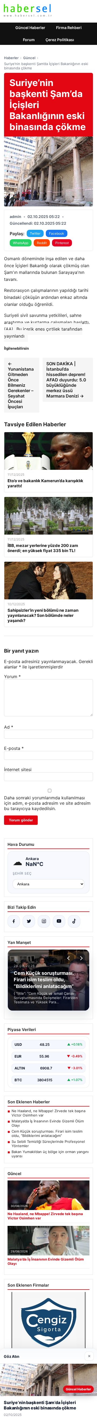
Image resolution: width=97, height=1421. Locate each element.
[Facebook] (14, 921)
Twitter (35, 233)
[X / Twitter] (29, 921)
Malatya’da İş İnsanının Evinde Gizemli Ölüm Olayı (48, 1123)
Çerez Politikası (60, 39)
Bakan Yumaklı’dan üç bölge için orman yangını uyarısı (50, 1154)
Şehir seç (22, 873)
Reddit (42, 243)
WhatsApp (20, 243)
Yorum (12, 676)
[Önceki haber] (69, 958)
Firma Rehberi (69, 27)
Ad (8, 727)
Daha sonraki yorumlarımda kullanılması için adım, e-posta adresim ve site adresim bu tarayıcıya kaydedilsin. (47, 803)
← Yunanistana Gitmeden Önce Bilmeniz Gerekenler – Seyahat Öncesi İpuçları (21, 385)
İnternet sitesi (18, 769)
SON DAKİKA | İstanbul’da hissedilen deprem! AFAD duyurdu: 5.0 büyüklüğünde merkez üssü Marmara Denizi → (66, 380)
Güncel (29, 58)
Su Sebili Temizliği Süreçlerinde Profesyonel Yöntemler (48, 1143)
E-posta (14, 748)
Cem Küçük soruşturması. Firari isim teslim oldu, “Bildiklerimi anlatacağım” (47, 1133)
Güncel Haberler (30, 27)
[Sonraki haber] (80, 958)
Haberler (11, 58)
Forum (29, 39)
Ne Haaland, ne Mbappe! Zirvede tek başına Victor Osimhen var (48, 1113)
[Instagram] (44, 921)
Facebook (56, 233)
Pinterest (62, 243)
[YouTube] (59, 921)
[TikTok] (74, 921)
